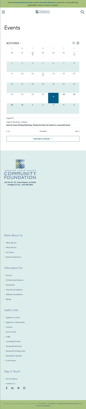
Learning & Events (13, 341)
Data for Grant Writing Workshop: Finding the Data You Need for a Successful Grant (38, 125)
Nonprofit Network (14, 346)
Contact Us (10, 383)
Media (8, 299)
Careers (9, 327)
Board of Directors (13, 257)
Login (8, 336)
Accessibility (51, 403)
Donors (9, 275)
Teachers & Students (14, 289)
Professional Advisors (14, 280)
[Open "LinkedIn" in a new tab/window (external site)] (12, 388)
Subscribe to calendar (41, 138)
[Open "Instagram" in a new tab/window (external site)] (24, 388)
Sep (77, 131)
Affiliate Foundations (14, 294)
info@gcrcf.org (13, 184)
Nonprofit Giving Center (15, 351)
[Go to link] (3, 13)
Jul (9, 131)
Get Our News (11, 378)
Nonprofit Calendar (14, 355)
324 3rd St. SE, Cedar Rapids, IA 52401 (20, 182)
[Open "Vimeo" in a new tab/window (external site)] (18, 388)
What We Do (11, 247)
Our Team (10, 252)
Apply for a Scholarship (15, 322)
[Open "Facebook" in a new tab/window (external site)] (7, 388)
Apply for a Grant (13, 317)
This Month (43, 131)
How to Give (11, 331)
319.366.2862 (27, 184)
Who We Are (11, 242)
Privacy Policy (42, 403)
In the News (11, 360)
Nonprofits (10, 284)
